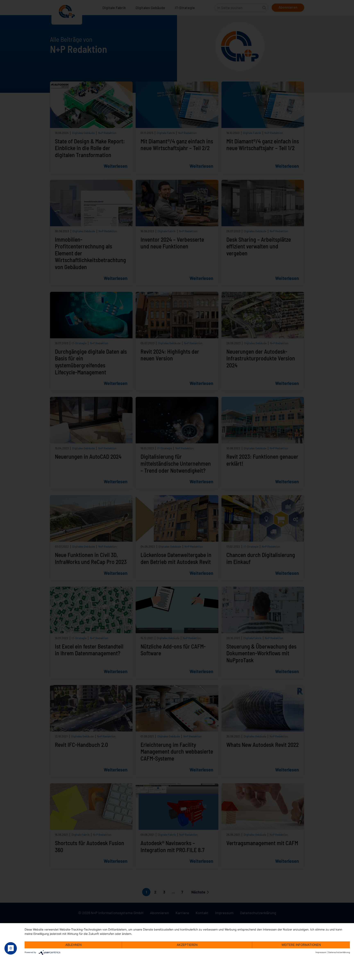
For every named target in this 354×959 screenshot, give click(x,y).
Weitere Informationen (301, 945)
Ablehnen (73, 945)
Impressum (320, 952)
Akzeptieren (187, 945)
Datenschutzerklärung (339, 952)
